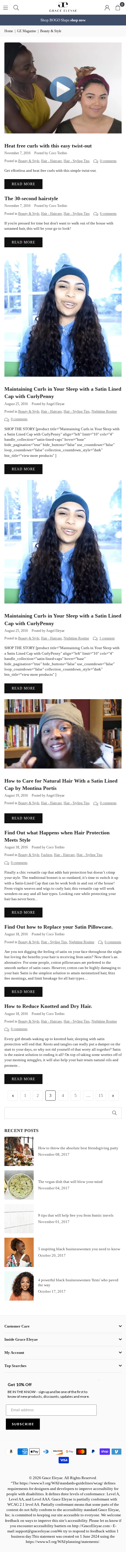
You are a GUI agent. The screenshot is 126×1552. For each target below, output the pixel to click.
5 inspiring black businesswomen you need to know (79, 1249)
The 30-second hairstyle (31, 198)
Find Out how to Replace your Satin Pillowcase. (58, 927)
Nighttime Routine (104, 412)
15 (100, 1095)
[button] (118, 7)
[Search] (16, 7)
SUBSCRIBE (23, 1424)
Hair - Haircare (51, 161)
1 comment (107, 638)
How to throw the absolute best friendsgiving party (78, 1148)
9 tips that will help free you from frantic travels (75, 1215)
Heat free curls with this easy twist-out (48, 146)
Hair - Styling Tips (77, 161)
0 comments (108, 161)
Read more (23, 184)
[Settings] (107, 7)
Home (8, 31)
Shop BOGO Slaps (63, 20)
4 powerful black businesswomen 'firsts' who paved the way (78, 1282)
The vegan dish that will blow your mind (70, 1181)
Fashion (46, 855)
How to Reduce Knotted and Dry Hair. (48, 1006)
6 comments (108, 214)
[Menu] (5, 7)
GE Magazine (26, 31)
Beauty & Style (28, 161)
